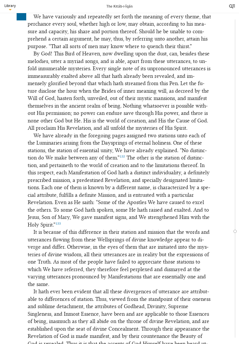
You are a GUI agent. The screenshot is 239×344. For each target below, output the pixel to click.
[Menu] (232, 6)
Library (10, 5)
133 (58, 223)
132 (122, 156)
